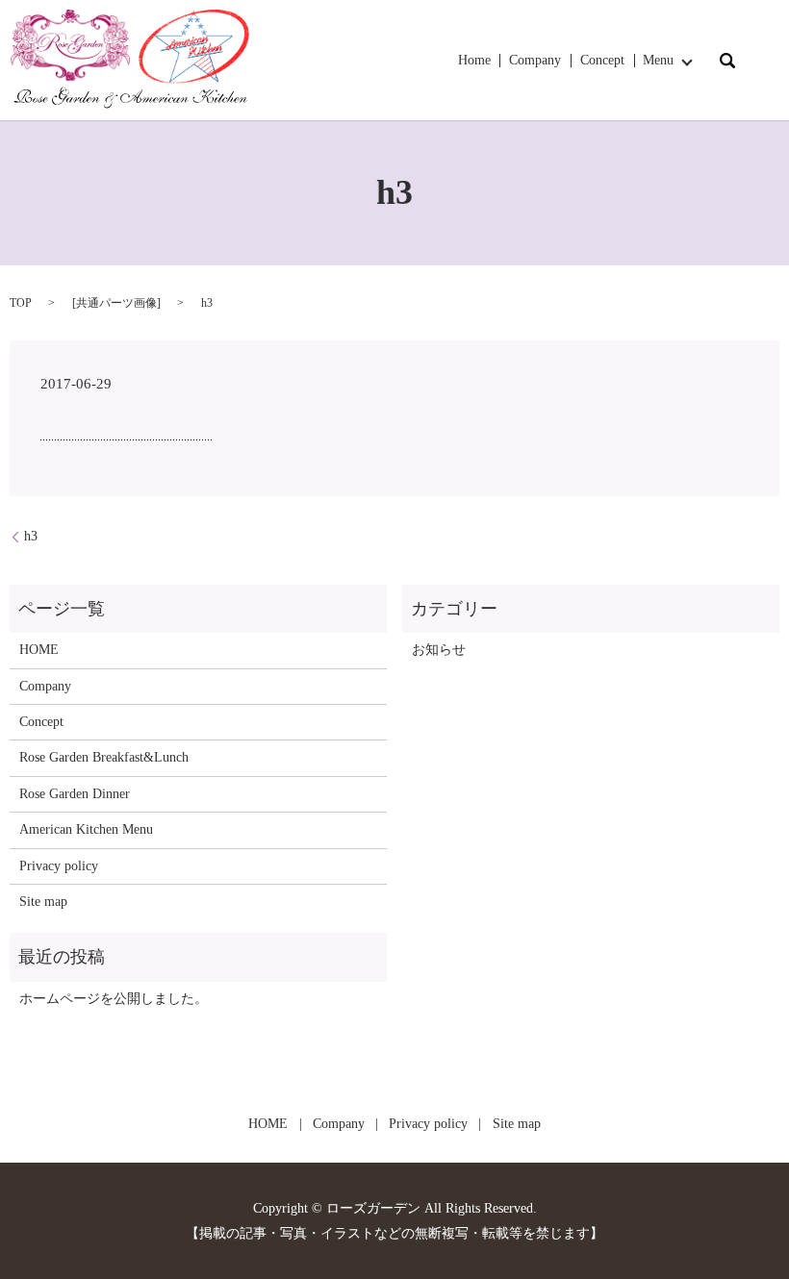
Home (474, 60)
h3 (31, 536)
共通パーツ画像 (116, 303)
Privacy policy (58, 866)
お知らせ (439, 649)
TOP (21, 303)
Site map (43, 901)
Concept (602, 60)
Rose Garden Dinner (74, 794)
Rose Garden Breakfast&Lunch (104, 757)
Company (535, 60)
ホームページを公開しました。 (113, 998)
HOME (39, 649)
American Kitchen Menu (86, 829)
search (727, 60)
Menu (658, 60)
